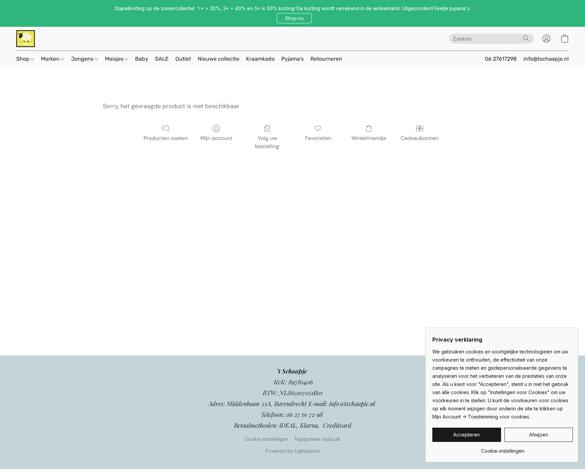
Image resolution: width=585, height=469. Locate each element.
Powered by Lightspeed (292, 451)
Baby (141, 59)
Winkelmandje (368, 138)
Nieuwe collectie (218, 59)
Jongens (83, 59)
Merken (51, 59)
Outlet (183, 59)
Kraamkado (260, 59)
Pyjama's (292, 59)
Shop (23, 59)
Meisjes (115, 59)
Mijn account (216, 138)
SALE (162, 59)
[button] (294, 18)
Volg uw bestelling (267, 142)
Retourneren (326, 59)
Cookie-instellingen (266, 439)
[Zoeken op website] (526, 38)
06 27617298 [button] (501, 59)
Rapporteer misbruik (317, 439)
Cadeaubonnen (419, 138)
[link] (502, 448)
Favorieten (318, 138)
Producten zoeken (166, 138)
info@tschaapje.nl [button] (546, 59)
